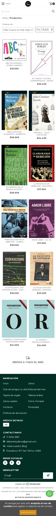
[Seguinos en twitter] (18, 463)
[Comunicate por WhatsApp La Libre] (49, 493)
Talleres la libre (35, 395)
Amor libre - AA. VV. (42, 240)
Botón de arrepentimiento (28, 497)
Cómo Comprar (36, 401)
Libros (31, 383)
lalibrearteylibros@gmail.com (22, 441)
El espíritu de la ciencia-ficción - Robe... (14, 188)
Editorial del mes (36, 389)
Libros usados (10, 401)
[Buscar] (53, 11)
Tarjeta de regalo (11, 395)
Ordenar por (7, 24)
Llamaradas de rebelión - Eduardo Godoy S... (41, 185)
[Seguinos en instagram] (5, 463)
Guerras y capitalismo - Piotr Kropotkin (14, 340)
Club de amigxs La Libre (15, 389)
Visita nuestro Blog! (17, 446)
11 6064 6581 (13, 437)
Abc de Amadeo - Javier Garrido (14, 64)
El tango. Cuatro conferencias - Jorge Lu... (41, 79)
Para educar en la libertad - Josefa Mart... (14, 240)
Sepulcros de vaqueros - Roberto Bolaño (14, 133)
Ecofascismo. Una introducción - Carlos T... (14, 288)
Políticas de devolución (15, 413)
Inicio (5, 18)
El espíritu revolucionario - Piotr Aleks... (41, 341)
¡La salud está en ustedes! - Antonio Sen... (41, 288)
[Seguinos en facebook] (12, 463)
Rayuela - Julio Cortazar (41, 133)
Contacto (8, 407)
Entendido (28, 512)
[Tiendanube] (28, 485)
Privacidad (33, 407)
